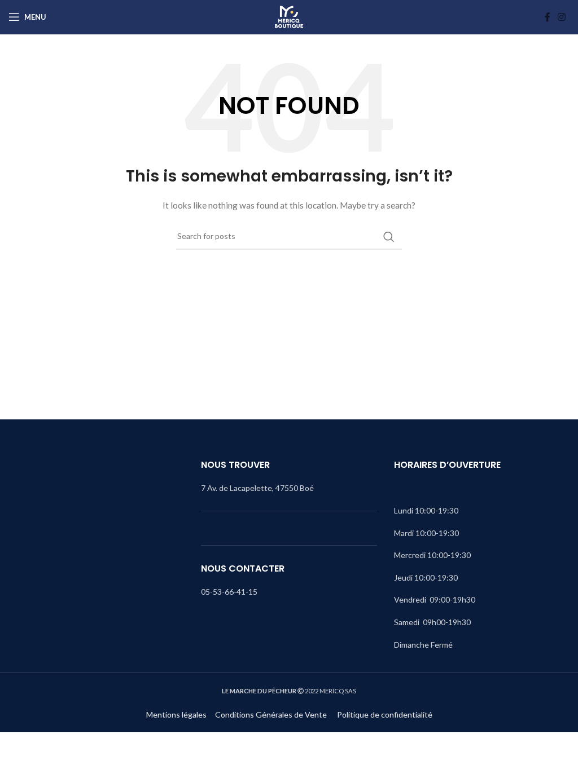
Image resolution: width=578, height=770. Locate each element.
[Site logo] (289, 17)
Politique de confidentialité (384, 714)
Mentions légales (176, 714)
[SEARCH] (389, 237)
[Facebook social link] (547, 16)
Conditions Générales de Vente (272, 714)
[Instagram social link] (562, 16)
